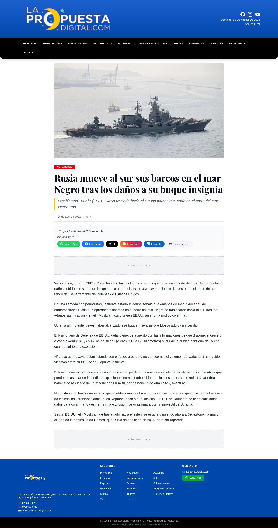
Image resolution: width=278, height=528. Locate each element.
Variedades (106, 488)
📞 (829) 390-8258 (27, 503)
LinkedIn (156, 243)
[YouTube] (257, 14)
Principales (52, 43)
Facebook (95, 243)
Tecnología (132, 488)
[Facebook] (242, 14)
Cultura (104, 494)
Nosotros (237, 43)
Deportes (196, 43)
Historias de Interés (163, 494)
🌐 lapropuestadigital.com (195, 472)
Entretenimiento (161, 483)
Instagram (133, 243)
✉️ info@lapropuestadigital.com (34, 510)
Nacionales (77, 43)
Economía (125, 43)
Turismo (131, 494)
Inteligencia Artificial (163, 488)
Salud (178, 43)
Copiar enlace (182, 243)
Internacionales (153, 43)
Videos (103, 499)
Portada (30, 43)
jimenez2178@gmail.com (159, 524)
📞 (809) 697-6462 (27, 507)
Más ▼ (29, 52)
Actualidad (102, 43)
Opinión (217, 43)
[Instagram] (250, 14)
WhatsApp (71, 243)
